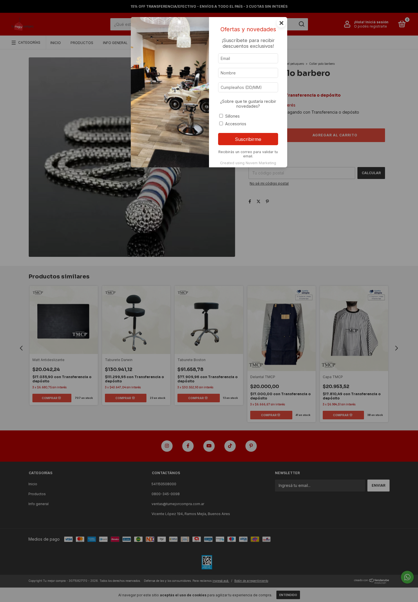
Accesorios (235, 123)
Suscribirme (248, 139)
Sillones (232, 116)
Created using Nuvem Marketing (248, 163)
